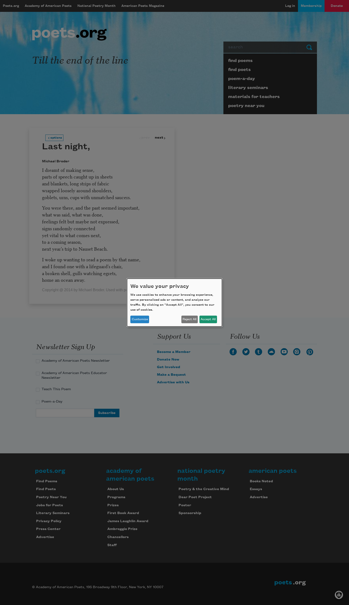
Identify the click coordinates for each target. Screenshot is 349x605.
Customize (140, 319)
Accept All (208, 319)
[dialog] (174, 302)
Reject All (189, 319)
